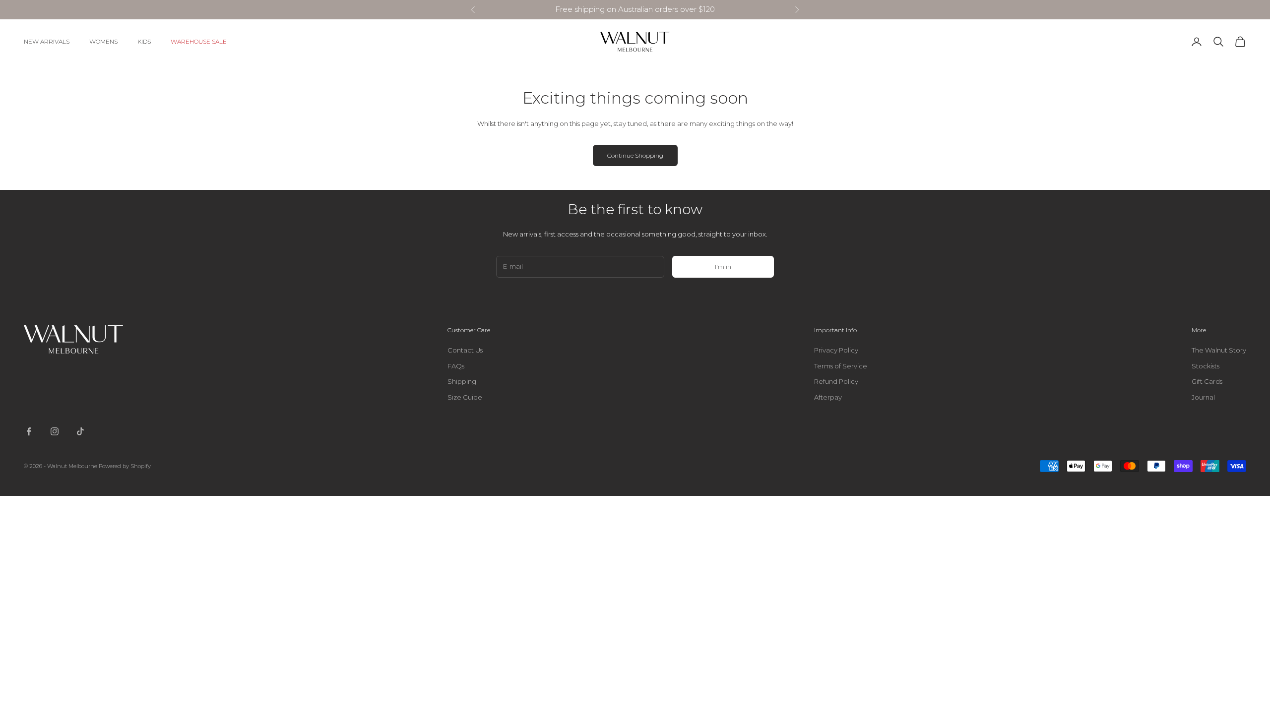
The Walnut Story (1219, 350)
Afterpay (828, 397)
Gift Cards (1207, 381)
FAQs (455, 366)
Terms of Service (840, 366)
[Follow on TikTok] (80, 431)
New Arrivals (46, 41)
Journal (1203, 397)
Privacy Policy (836, 350)
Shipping (461, 381)
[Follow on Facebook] (29, 431)
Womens (103, 41)
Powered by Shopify (125, 466)
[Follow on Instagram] (55, 431)
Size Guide (464, 397)
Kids (144, 41)
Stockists (1205, 366)
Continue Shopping (635, 155)
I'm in (723, 266)
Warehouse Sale (199, 41)
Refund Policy (836, 381)
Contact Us (465, 350)
